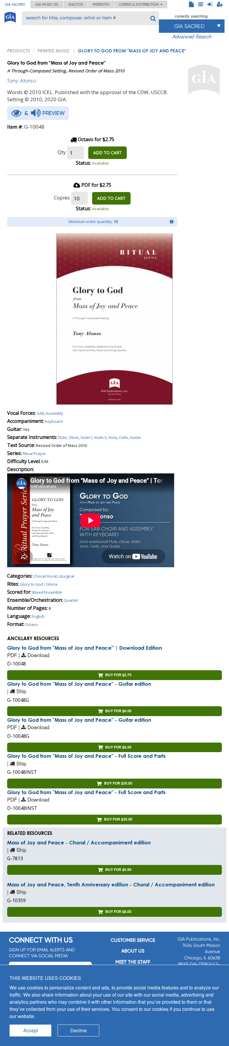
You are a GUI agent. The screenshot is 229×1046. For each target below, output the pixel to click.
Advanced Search (191, 36)
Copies (62, 197)
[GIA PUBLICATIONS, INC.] (10, 16)
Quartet (71, 600)
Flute (62, 437)
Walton (75, 4)
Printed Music (54, 50)
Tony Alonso (21, 80)
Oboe (74, 437)
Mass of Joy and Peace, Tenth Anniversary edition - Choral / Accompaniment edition (111, 884)
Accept (30, 1030)
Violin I (86, 437)
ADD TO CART (107, 152)
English (38, 616)
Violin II (100, 437)
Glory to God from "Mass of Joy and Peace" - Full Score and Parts (86, 756)
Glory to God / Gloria (38, 584)
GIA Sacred (15, 4)
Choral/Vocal (45, 576)
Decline (78, 1030)
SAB (40, 413)
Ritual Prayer (34, 453)
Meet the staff (132, 962)
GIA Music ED (46, 4)
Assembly (54, 413)
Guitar (135, 437)
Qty (62, 152)
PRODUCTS (18, 50)
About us (132, 951)
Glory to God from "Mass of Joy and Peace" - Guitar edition (79, 684)
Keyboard (54, 421)
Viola (112, 437)
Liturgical (66, 576)
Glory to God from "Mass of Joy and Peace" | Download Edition (84, 648)
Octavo (31, 624)
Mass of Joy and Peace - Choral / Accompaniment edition (79, 842)
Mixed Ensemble (47, 592)
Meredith (101, 4)
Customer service (133, 940)
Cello (123, 437)
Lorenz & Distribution (139, 4)
